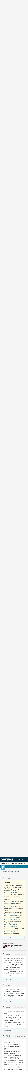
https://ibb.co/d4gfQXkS (10, 926)
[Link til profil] (4, 877)
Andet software (6, 872)
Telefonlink (14, 872)
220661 (8, 953)
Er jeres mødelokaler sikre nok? (16, 946)
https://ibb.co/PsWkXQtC (11, 915)
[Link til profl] (4, 953)
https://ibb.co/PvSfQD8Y (10, 906)
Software (17, 871)
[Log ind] (19, 859)
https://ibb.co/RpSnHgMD (11, 892)
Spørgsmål (10, 871)
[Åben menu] (25, 859)
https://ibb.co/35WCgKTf (10, 901)
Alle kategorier (11, 867)
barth (7, 876)
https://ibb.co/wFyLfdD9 (10, 919)
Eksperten (4, 871)
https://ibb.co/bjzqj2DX (10, 931)
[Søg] (22, 859)
